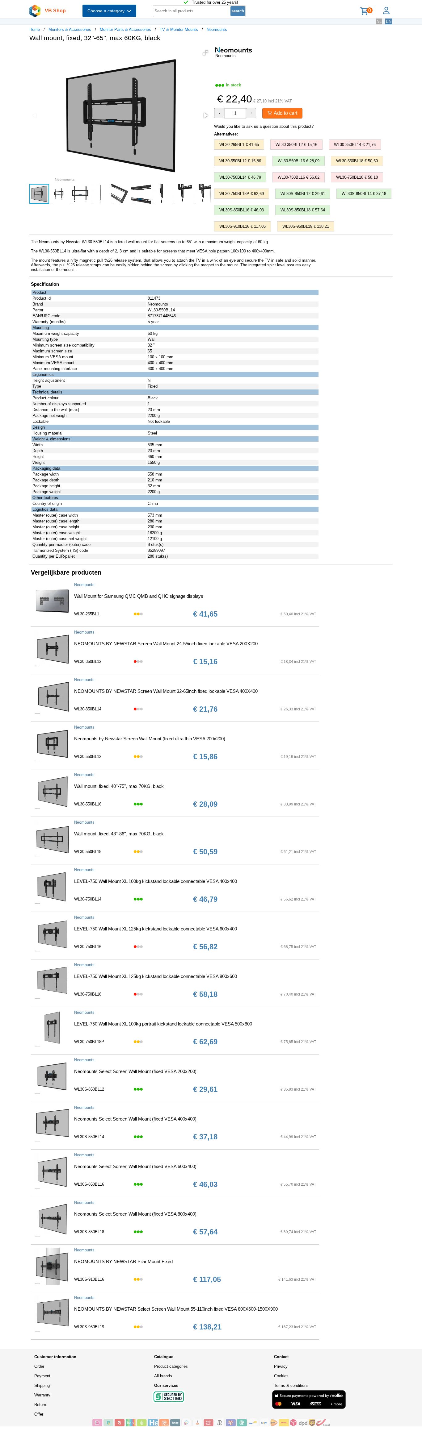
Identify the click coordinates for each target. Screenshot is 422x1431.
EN (388, 21)
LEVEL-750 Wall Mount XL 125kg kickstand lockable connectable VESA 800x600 (155, 976)
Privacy (281, 1366)
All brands (163, 1376)
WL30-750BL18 (87, 994)
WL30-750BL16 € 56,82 (298, 177)
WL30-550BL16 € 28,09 (298, 161)
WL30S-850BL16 (89, 1184)
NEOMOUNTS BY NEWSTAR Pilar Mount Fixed (123, 1261)
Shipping (42, 1385)
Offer (38, 1414)
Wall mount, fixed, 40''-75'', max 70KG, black (119, 786)
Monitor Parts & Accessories (125, 29)
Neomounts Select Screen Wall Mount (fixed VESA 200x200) (135, 1071)
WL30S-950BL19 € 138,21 (305, 226)
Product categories (171, 1366)
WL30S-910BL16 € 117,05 (242, 226)
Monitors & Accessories (70, 29)
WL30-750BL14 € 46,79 (240, 177)
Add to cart (284, 113)
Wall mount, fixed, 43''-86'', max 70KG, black (119, 833)
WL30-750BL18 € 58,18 (357, 177)
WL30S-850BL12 (89, 1089)
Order (39, 1366)
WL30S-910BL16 (89, 1279)
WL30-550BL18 (87, 851)
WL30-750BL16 (87, 946)
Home (34, 29)
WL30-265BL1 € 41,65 (239, 144)
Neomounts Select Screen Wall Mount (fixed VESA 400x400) (135, 1118)
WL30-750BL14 (87, 899)
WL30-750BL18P (89, 1041)
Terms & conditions (291, 1385)
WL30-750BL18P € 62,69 (241, 193)
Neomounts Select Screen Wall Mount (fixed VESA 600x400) (135, 1166)
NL (379, 21)
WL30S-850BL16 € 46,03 (241, 210)
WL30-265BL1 (86, 614)
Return (40, 1404)
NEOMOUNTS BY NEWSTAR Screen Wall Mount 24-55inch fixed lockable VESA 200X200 (166, 643)
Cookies (281, 1376)
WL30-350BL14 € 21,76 (355, 144)
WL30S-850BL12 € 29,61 (303, 193)
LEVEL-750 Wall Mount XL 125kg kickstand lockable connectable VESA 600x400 (155, 928)
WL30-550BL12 (87, 756)
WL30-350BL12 (87, 661)
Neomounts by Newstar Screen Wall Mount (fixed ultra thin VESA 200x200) (149, 738)
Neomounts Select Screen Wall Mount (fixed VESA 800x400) (135, 1214)
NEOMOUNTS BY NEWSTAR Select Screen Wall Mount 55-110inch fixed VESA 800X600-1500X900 (176, 1309)
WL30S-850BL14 (89, 1136)
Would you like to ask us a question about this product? (264, 126)
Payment (42, 1376)
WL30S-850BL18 (89, 1231)
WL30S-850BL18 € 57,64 (303, 210)
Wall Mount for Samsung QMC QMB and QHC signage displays (138, 596)
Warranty (42, 1395)
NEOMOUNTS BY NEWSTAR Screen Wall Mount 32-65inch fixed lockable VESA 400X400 (166, 691)
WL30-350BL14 (87, 709)
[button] (205, 53)
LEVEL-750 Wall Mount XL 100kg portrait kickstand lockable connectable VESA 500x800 (163, 1023)
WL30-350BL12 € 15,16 (296, 144)
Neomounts (217, 29)
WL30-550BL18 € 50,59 (357, 161)
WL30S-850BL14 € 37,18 (364, 193)
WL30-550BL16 (87, 804)
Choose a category (107, 10)
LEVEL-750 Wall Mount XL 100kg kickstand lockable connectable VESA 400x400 (155, 881)
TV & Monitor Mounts (179, 29)
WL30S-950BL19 (89, 1327)
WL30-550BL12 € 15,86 (240, 161)
